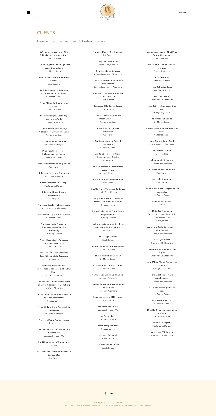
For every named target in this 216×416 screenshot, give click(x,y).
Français (183, 12)
